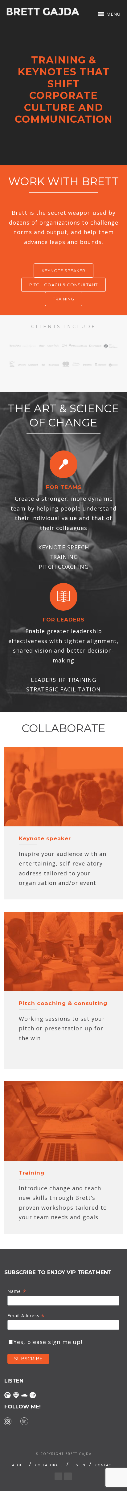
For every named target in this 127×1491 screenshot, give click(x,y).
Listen (78, 1465)
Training (31, 1173)
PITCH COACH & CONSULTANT (63, 284)
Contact (104, 1465)
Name (17, 1291)
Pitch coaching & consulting (63, 1003)
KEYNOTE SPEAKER (63, 270)
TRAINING (63, 298)
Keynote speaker (45, 838)
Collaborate (49, 1465)
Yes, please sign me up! (48, 1342)
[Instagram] (7, 1421)
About (18, 1465)
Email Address (26, 1315)
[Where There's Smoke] (7, 1395)
